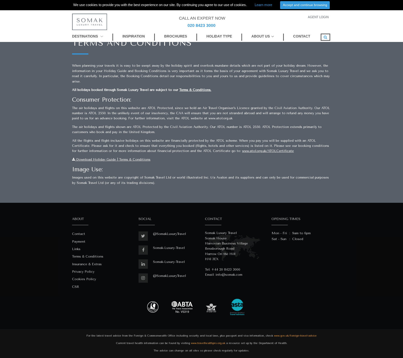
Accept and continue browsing (305, 5)
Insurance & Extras (87, 264)
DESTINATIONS (85, 36)
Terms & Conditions (87, 256)
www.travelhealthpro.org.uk (208, 343)
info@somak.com (228, 275)
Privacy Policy (83, 272)
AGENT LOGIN (318, 17)
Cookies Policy (84, 279)
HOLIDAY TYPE (219, 36)
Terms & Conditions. (195, 90)
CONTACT (301, 36)
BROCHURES (175, 36)
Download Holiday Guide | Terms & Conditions (112, 160)
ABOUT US (260, 36)
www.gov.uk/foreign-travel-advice (295, 335)
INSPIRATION (133, 36)
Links (76, 249)
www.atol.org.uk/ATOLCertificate (268, 151)
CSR (75, 287)
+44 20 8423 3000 (225, 270)
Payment (78, 242)
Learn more (263, 5)
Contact (78, 234)
